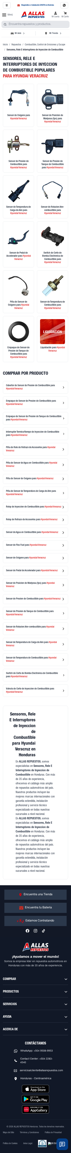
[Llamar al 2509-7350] (7, 5)
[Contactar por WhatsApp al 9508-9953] (64, 5)
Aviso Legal (27, 1143)
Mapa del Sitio (8, 1133)
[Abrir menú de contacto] (62, 1144)
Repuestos (16, 45)
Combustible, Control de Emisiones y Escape (45, 45)
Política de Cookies (10, 1143)
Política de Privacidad (53, 1133)
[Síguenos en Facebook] (27, 931)
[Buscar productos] (5, 24)
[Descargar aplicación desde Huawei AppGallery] (35, 1109)
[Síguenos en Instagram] (35, 931)
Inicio (5, 45)
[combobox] (35, 24)
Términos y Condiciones (29, 1133)
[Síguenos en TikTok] (43, 931)
